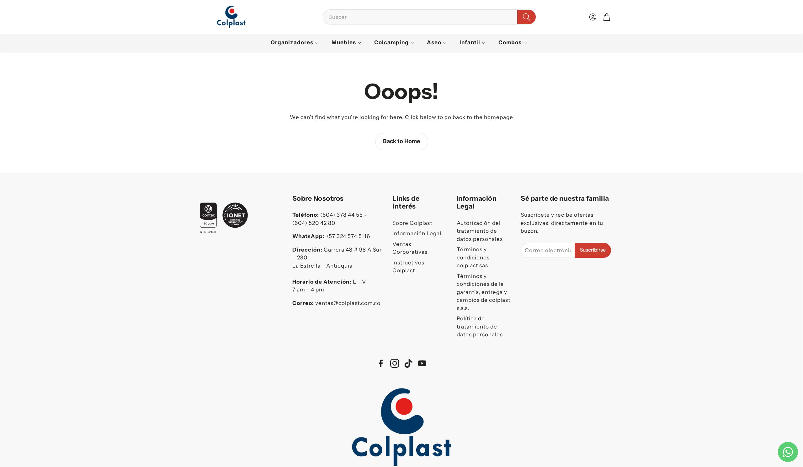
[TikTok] (408, 363)
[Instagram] (394, 363)
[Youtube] (422, 363)
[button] (429, 17)
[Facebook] (380, 363)
